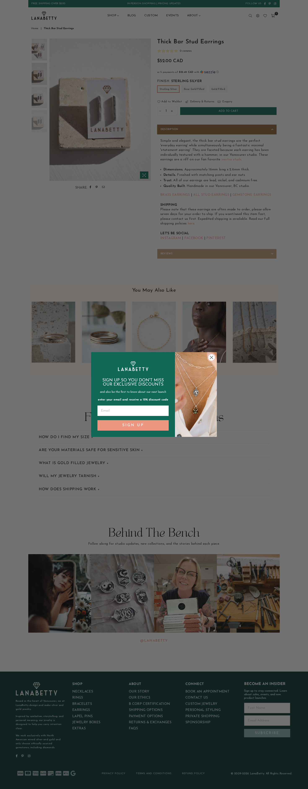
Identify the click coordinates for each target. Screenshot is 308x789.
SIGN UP (133, 425)
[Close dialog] (211, 357)
